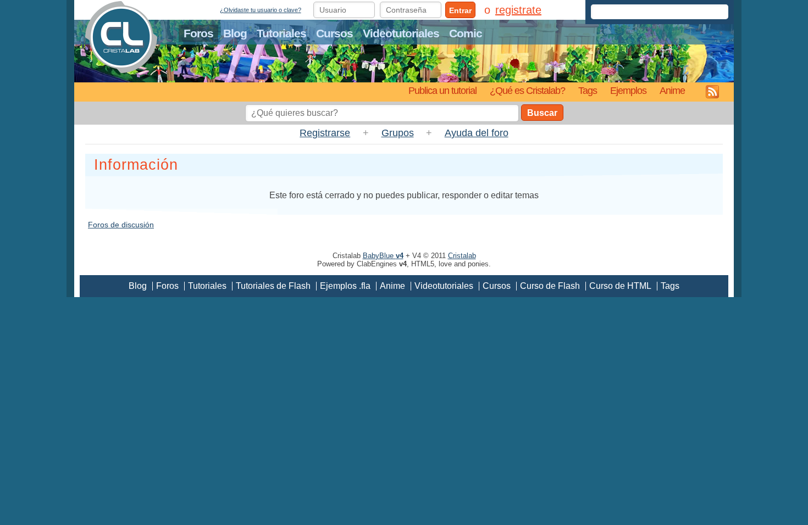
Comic (465, 33)
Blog (235, 33)
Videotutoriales (401, 33)
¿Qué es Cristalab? (527, 90)
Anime (672, 90)
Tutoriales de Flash (273, 286)
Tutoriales (281, 33)
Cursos (334, 33)
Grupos (397, 132)
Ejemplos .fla (345, 286)
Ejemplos (628, 90)
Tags (587, 90)
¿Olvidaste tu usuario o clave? (260, 10)
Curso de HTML (620, 286)
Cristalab (462, 256)
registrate (518, 10)
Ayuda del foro (476, 132)
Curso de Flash (550, 286)
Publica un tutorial (442, 90)
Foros (198, 33)
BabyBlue (383, 256)
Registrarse (325, 132)
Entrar (460, 10)
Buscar (542, 113)
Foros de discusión (121, 224)
